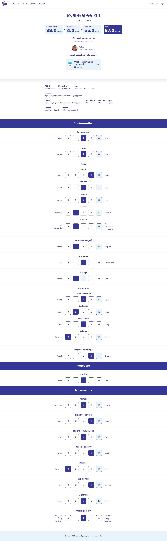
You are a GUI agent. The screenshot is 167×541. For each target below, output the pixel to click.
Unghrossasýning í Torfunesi (83, 64)
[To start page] (4, 4)
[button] (154, 3)
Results (32, 4)
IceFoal (16, 4)
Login (162, 4)
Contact (42, 4)
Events (24, 4)
